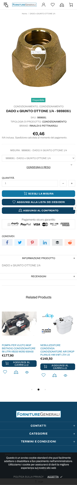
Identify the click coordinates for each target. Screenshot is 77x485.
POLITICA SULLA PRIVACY (28, 476)
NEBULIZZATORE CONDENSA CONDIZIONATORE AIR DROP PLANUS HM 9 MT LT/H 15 (57, 350)
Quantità (8, 178)
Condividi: (8, 236)
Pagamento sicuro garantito (38, 219)
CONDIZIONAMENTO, (26, 106)
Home (24, 14)
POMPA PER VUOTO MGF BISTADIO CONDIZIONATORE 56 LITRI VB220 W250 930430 (19, 348)
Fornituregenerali (24, 5)
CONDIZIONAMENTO (51, 106)
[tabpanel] (19, 345)
